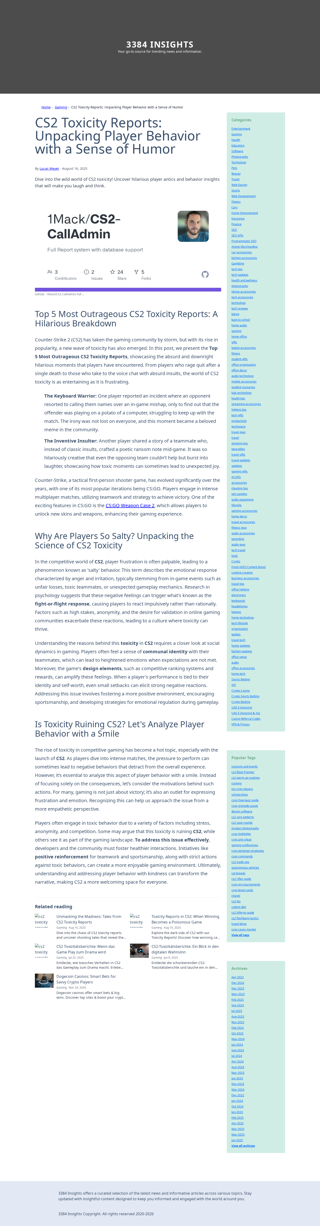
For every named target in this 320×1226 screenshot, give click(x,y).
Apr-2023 (237, 977)
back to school (240, 320)
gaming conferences (244, 845)
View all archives (243, 1146)
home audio (239, 325)
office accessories (243, 668)
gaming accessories (244, 511)
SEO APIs (237, 235)
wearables (238, 449)
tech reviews (239, 308)
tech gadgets (239, 275)
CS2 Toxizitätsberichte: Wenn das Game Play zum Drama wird (85, 949)
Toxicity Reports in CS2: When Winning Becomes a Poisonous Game (185, 919)
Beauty (236, 174)
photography (239, 286)
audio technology (242, 376)
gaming (236, 331)
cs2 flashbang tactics (245, 918)
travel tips (237, 584)
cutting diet (238, 907)
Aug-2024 (237, 1067)
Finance (236, 224)
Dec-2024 (237, 983)
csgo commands (242, 856)
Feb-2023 (237, 1000)
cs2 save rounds (242, 823)
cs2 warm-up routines (245, 778)
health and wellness (244, 280)
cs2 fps (236, 901)
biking (235, 314)
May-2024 (238, 1039)
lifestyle (236, 505)
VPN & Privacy (240, 724)
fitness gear (239, 528)
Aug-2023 (237, 1017)
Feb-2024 (237, 1028)
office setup (239, 657)
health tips (238, 398)
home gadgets (240, 646)
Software (237, 151)
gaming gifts (239, 471)
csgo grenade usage (244, 806)
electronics (238, 595)
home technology (242, 618)
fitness (235, 353)
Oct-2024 (237, 1106)
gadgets (236, 466)
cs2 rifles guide (241, 879)
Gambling (237, 264)
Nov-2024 (237, 1084)
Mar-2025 (237, 1129)
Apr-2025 (237, 1123)
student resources (243, 387)
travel (235, 438)
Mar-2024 (237, 1090)
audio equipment (242, 500)
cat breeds (238, 873)
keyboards (238, 601)
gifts (234, 342)
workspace (238, 426)
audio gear (238, 545)
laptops (236, 612)
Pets (234, 168)
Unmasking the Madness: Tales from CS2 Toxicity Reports (88, 919)
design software (241, 811)
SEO (234, 230)
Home (46, 107)
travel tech (238, 640)
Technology (238, 162)
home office (239, 337)
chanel (235, 896)
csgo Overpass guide (245, 800)
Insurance (238, 219)
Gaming (61, 107)
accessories (239, 483)
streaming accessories (246, 404)
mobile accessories (244, 382)
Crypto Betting (240, 702)
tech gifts (237, 415)
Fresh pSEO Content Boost (248, 567)
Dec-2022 (237, 1095)
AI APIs (236, 477)
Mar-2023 (237, 1073)
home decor (239, 516)
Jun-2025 (237, 1140)
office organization (243, 365)
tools (234, 556)
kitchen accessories (244, 258)
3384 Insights (160, 44)
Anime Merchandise (244, 247)
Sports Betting (240, 679)
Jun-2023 (237, 1078)
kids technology (241, 393)
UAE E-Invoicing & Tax (245, 713)
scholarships (239, 795)
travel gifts (238, 455)
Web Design (239, 185)
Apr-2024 (237, 1062)
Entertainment (240, 129)
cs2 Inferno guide (242, 913)
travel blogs (239, 924)
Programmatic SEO (243, 241)
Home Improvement (244, 213)
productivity (239, 421)
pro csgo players (242, 789)
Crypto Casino (240, 691)
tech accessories (242, 297)
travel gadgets (240, 460)
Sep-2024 (237, 1050)
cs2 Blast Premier (242, 772)
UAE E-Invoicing (241, 707)
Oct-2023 (237, 1033)
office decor (239, 370)
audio (235, 663)
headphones (239, 606)
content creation (242, 573)
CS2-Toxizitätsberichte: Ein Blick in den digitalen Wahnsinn (185, 949)
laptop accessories (243, 348)
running (236, 783)
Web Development (243, 196)
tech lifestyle (239, 623)
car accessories (241, 252)
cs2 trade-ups (240, 862)
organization (239, 629)
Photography (239, 157)
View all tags (240, 935)
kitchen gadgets (241, 651)
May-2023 (238, 994)
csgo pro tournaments (245, 884)
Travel (235, 179)
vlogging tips (239, 443)
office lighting (240, 589)
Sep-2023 (237, 1005)
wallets (236, 634)
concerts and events (244, 766)
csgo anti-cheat (241, 840)
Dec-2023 (237, 988)
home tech (238, 674)
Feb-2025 (237, 1118)
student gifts (239, 359)
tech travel (238, 550)
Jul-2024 (236, 1056)
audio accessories (243, 533)
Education (237, 146)
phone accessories (243, 292)
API (233, 685)
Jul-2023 (236, 1011)
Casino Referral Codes (245, 719)
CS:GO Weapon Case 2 (130, 505)
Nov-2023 (237, 1022)
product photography (245, 828)
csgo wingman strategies (247, 851)
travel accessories (243, 522)
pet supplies (239, 494)
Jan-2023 (237, 1112)
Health (235, 140)
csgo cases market (243, 929)
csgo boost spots (242, 890)
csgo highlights (241, 834)
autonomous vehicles (245, 868)
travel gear (238, 432)
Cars (234, 207)
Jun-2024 (237, 1045)
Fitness (236, 202)
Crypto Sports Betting (245, 696)
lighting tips (238, 410)
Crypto (235, 561)
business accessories (245, 578)
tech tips (236, 269)
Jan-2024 (237, 1101)
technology (238, 303)
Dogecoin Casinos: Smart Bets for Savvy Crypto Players (86, 979)
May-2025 (238, 1135)
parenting (237, 539)
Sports (235, 190)
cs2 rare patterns (242, 817)
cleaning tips (239, 488)
